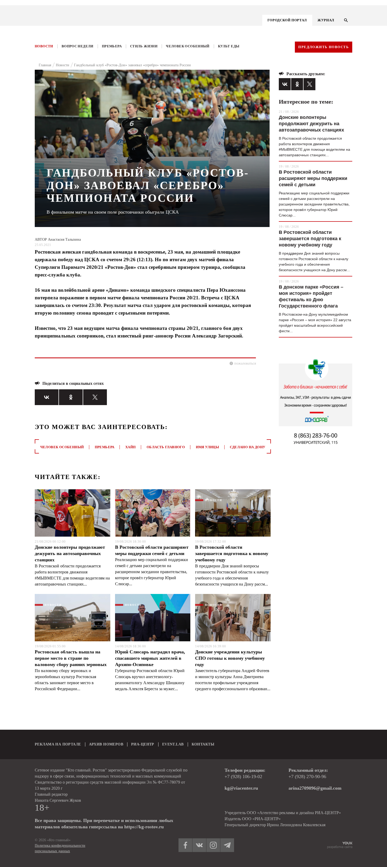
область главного (166, 447)
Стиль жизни (143, 46)
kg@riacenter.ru (241, 788)
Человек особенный (188, 46)
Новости (44, 46)
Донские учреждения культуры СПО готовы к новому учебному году (230, 658)
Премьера (112, 46)
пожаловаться (245, 363)
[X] (95, 397)
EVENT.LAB (173, 744)
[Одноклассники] (71, 397)
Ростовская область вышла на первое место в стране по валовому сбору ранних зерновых (71, 658)
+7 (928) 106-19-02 (243, 776)
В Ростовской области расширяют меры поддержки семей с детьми (151, 550)
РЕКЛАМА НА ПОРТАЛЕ (58, 744)
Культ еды (229, 46)
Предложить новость (323, 47)
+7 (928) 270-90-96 (307, 776)
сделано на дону (247, 447)
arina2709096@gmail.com (315, 788)
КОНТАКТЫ (203, 744)
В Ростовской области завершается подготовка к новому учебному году (231, 553)
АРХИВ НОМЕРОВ (106, 744)
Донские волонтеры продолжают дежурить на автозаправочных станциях (70, 553)
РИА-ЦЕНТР (142, 744)
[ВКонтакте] (46, 397)
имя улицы (207, 447)
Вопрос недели (77, 46)
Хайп (130, 447)
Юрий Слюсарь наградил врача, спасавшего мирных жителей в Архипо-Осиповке (150, 658)
